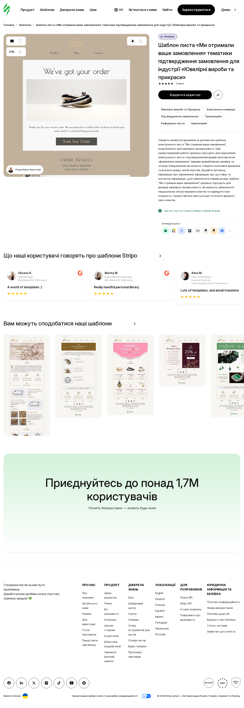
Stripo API (186, 603)
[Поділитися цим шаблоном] (218, 94)
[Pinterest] (84, 683)
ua (121, 9)
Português (161, 622)
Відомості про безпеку (221, 619)
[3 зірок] (165, 84)
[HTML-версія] (12, 51)
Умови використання (220, 607)
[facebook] (9, 683)
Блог (131, 597)
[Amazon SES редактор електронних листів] (213, 230)
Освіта (132, 613)
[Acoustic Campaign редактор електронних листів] (165, 230)
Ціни (93, 10)
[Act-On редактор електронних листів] (173, 230)
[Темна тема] (141, 41)
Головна (9, 24)
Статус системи (217, 625)
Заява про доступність (221, 631)
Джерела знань (72, 10)
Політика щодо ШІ (218, 613)
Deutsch (160, 598)
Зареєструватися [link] (196, 10)
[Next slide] (160, 256)
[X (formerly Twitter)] (34, 683)
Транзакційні (213, 116)
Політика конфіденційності (223, 602)
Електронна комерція (221, 109)
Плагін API (186, 597)
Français (160, 604)
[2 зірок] (162, 84)
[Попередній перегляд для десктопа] (12, 41)
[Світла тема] (133, 41)
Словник (133, 619)
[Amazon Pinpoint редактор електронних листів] (205, 230)
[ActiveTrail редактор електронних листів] (189, 230)
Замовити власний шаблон (110, 657)
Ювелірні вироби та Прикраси (180, 109)
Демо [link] (225, 10)
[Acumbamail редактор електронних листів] (197, 230)
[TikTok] (59, 683)
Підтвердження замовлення (179, 116)
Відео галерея (137, 646)
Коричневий (199, 123)
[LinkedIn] (21, 683)
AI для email (111, 635)
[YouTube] (71, 683)
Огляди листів (137, 640)
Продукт (28, 10)
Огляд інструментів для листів (139, 630)
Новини (86, 613)
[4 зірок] (168, 84)
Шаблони (47, 10)
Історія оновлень (190, 609)
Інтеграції (110, 619)
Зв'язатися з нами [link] (142, 10)
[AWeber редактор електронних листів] (221, 230)
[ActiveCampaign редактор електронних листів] (181, 230)
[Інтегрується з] (229, 230)
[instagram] (46, 683)
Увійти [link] (167, 10)
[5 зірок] (171, 84)
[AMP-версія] (20, 51)
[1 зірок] (159, 84)
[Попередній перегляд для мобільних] (20, 41)
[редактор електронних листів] (7, 9)
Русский (160, 634)
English (159, 593)
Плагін (108, 603)
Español (160, 610)
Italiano (159, 616)
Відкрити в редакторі (185, 95)
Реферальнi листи (173, 123)
